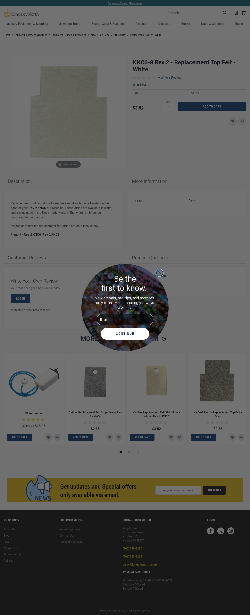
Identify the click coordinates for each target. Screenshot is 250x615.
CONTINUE (125, 334)
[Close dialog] (159, 272)
